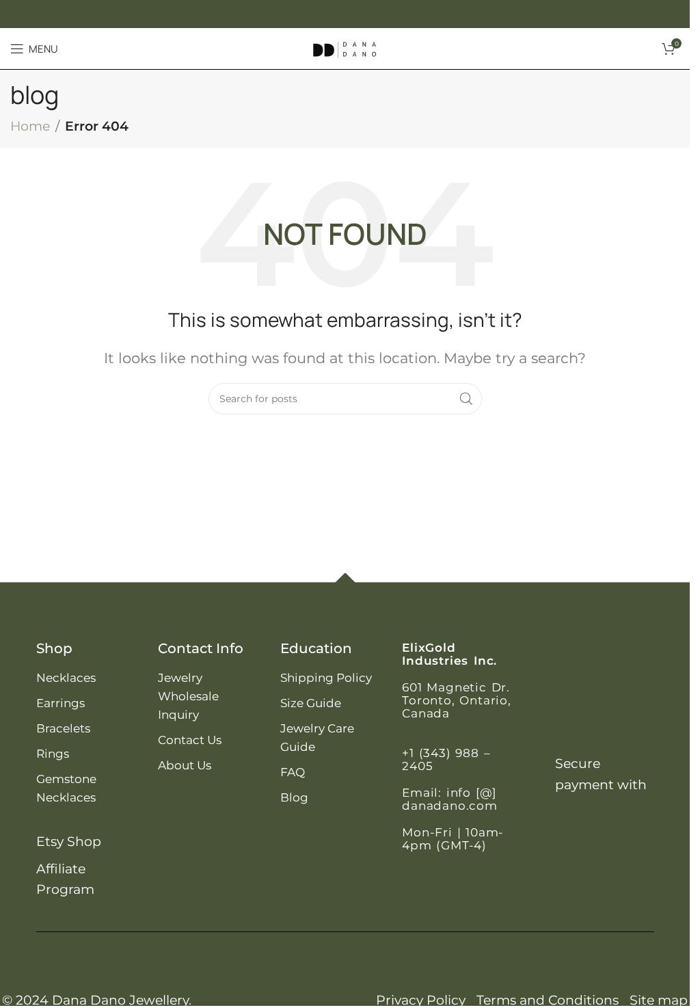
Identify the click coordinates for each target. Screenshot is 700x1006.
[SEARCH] (466, 398)
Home (30, 126)
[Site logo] (345, 47)
